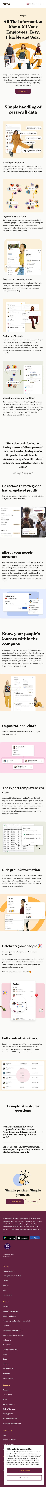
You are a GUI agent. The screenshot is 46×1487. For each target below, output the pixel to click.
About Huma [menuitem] (7, 1395)
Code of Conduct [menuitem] (9, 1409)
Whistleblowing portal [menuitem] (11, 1418)
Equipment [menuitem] (7, 1340)
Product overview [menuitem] (9, 1271)
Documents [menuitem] (7, 1345)
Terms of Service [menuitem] (9, 1404)
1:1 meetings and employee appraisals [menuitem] (16, 1321)
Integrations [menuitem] (7, 1295)
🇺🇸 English (30, 4)
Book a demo (23, 91)
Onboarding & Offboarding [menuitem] (12, 1330)
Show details (24, 1478)
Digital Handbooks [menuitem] (9, 1316)
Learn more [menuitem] (7, 1430)
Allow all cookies (24, 1470)
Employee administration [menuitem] (12, 1276)
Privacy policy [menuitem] (8, 1414)
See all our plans (15, 1202)
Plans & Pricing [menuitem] (8, 1444)
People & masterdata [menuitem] (10, 1311)
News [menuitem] (5, 1359)
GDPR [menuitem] (5, 1399)
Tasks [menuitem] (5, 1354)
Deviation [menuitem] (6, 1373)
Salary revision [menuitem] (8, 1378)
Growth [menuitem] (5, 1285)
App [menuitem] (4, 1290)
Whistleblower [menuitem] (8, 1369)
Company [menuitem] (6, 1385)
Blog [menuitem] (4, 1435)
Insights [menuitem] (5, 1364)
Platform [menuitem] (6, 1266)
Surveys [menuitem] (5, 1307)
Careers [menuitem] (6, 1390)
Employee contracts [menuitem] (10, 1349)
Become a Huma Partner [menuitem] (12, 1423)
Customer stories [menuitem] (9, 1440)
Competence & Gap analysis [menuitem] (13, 1335)
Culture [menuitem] (5, 1280)
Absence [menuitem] (6, 1326)
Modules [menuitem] (6, 1302)
